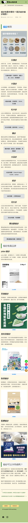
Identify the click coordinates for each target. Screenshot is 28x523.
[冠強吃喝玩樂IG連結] (7, 517)
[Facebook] (26, 367)
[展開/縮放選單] (26, 2)
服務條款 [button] (6, 505)
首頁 (5, 5)
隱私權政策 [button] (15, 505)
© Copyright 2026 (6, 509)
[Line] (26, 361)
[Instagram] (26, 364)
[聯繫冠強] (26, 370)
